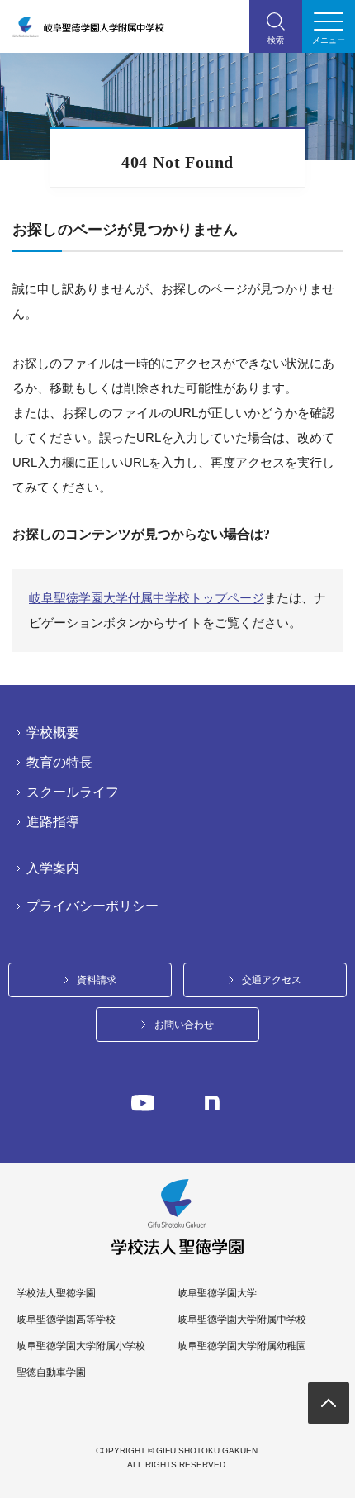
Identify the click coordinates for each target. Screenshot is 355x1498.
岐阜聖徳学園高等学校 (66, 1319)
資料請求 (96, 980)
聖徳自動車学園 (51, 1372)
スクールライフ (72, 792)
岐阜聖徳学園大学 (217, 1293)
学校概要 (52, 732)
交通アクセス (271, 980)
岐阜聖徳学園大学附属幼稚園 (242, 1346)
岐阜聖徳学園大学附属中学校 (242, 1319)
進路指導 (52, 822)
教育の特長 (59, 762)
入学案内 (52, 868)
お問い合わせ (184, 1024)
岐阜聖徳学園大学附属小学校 (81, 1346)
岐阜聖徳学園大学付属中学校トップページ (146, 598)
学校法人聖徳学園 (56, 1293)
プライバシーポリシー (92, 906)
